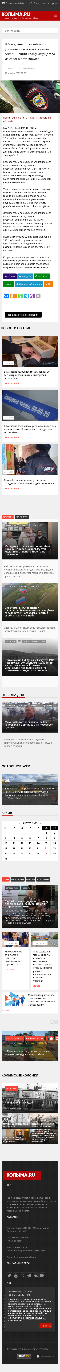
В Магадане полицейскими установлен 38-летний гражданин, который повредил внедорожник (27, 375)
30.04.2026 (10, 706)
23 (54, 848)
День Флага (35, 587)
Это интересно (43, 879)
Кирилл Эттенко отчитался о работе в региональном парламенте (13, 958)
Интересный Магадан (30, 284)
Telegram (26, 276)
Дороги (36, 986)
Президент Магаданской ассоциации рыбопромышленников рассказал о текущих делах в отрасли (28, 742)
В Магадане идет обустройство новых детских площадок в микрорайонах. (27, 1052)
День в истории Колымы (34, 642)
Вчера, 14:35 (11, 525)
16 (54, 843)
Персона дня (13, 695)
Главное (23, 525)
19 (22, 848)
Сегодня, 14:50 (12, 888)
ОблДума (9, 969)
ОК (49, 284)
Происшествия (28, 68)
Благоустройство (14, 1038)
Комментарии (22, 517)
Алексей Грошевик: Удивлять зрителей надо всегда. (13, 1139)
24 (5, 853)
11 (14, 843)
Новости (23, 587)
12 (22, 843)
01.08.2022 (8, 363)
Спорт (34, 525)
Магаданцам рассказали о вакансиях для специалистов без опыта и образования (41, 999)
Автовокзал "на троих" (19, 1103)
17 (5, 848)
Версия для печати (13, 117)
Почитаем (11, 1088)
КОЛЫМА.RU (16, 14)
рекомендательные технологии (27, 1318)
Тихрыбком (51, 706)
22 (46, 848)
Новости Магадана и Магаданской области (21, 18)
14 (38, 843)
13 (30, 843)
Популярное (8, 517)
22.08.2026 (10, 587)
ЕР (35, 888)
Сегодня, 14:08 (40, 943)
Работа (6, 1010)
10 (5, 843)
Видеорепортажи (35, 1038)
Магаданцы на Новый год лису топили (15, 1125)
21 (38, 848)
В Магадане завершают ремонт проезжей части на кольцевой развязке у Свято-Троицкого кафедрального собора (29, 792)
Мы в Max (10, 276)
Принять (46, 1325)
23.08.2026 (10, 642)
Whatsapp (42, 276)
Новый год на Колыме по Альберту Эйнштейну (44, 1125)
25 (14, 853)
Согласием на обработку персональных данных (27, 1314)
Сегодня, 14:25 (11, 943)
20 (30, 848)
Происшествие (17, 879)
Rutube (8, 284)
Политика (30, 879)
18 (14, 848)
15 (46, 843)
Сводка (10, 68)
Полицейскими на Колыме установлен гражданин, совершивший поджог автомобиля (29, 482)
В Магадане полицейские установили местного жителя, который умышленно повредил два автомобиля (30, 429)
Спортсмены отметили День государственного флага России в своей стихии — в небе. (30, 629)
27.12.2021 (8, 472)
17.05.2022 (8, 417)
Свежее (6, 879)
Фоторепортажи (16, 766)
